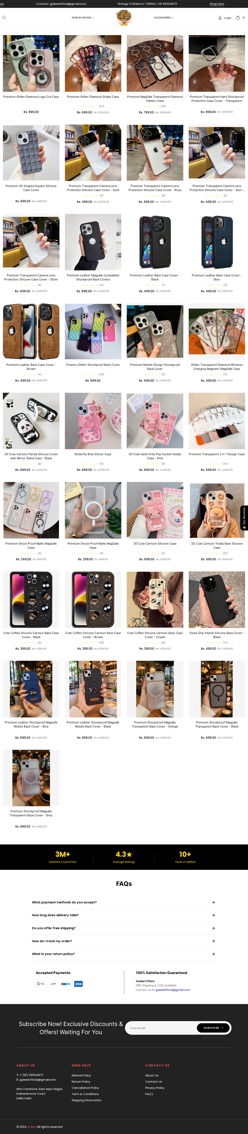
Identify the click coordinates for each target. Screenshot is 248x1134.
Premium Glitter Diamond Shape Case (93, 97)
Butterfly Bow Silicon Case (93, 454)
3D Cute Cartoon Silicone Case (155, 543)
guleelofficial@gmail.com (173, 990)
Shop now (230, 4)
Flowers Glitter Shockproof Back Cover (93, 365)
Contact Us (153, 1082)
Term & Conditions (85, 1094)
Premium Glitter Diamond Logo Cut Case (31, 97)
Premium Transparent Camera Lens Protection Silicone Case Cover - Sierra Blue (217, 190)
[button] (4, 17)
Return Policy (81, 1082)
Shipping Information (87, 1100)
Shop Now (110, 4)
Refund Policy (81, 1075)
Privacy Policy (154, 1088)
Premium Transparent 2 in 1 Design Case (217, 454)
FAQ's (149, 1094)
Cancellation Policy (85, 1088)
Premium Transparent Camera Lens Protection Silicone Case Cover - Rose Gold (154, 190)
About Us (151, 1075)
